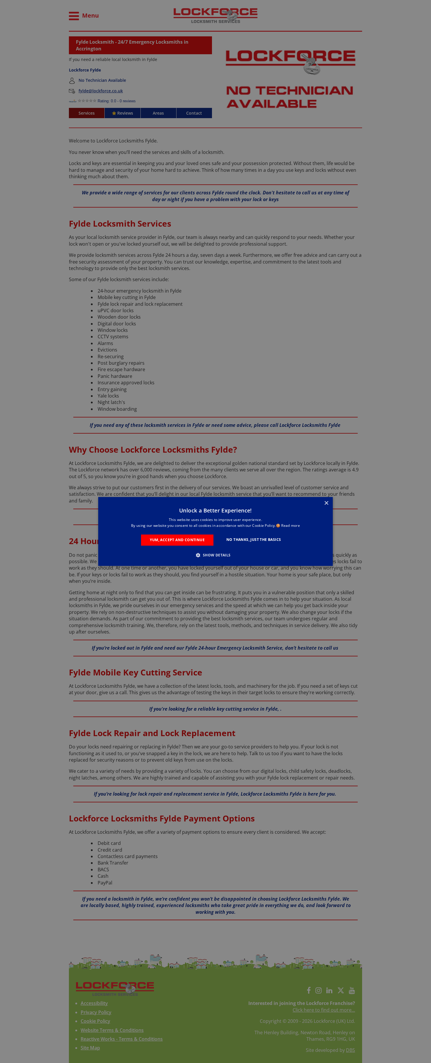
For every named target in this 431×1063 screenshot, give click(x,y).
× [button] (326, 503)
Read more (290, 525)
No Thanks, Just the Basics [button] (253, 539)
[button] (215, 555)
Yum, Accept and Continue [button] (177, 539)
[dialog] (215, 531)
